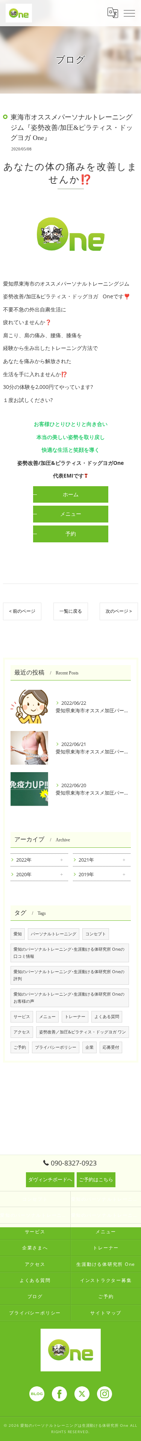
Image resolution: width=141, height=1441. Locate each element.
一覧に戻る (70, 611)
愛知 (18, 933)
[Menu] (129, 12)
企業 (89, 1047)
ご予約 (20, 1047)
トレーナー (75, 1016)
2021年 (86, 859)
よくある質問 (106, 1016)
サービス (22, 1016)
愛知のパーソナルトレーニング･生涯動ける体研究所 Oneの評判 (69, 975)
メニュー (47, 1016)
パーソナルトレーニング (53, 933)
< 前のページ (22, 611)
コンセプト (95, 933)
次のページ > (119, 611)
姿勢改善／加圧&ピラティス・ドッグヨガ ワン (82, 1032)
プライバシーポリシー (55, 1047)
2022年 (24, 859)
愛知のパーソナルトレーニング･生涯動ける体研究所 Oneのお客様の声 (69, 997)
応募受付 (111, 1047)
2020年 (24, 874)
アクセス (22, 1032)
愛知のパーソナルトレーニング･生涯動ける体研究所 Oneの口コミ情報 (69, 953)
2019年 (86, 874)
